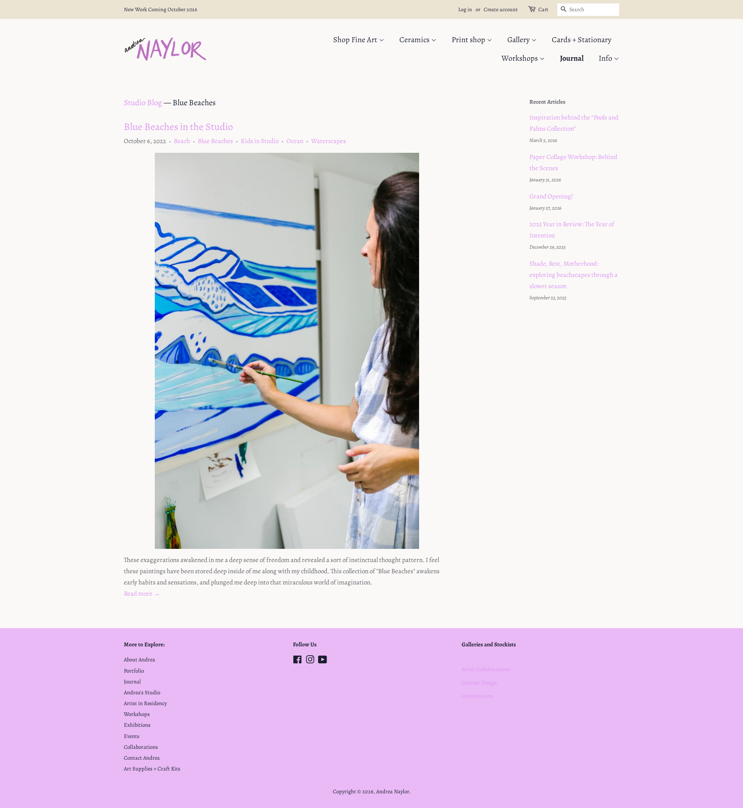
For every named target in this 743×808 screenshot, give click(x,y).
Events (131, 736)
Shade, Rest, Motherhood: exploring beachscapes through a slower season (573, 274)
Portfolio (134, 671)
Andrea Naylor (392, 791)
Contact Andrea (142, 758)
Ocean (294, 141)
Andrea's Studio (142, 692)
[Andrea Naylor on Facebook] (297, 661)
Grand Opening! (551, 196)
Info (606, 58)
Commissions (477, 696)
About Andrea (139, 659)
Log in (465, 9)
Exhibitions (137, 725)
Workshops (520, 58)
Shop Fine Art (356, 39)
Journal (572, 58)
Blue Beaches (215, 141)
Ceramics (415, 39)
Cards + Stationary (581, 39)
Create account (501, 9)
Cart (543, 9)
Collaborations (141, 747)
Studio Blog (143, 102)
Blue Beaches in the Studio (178, 126)
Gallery (519, 39)
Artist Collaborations (486, 669)
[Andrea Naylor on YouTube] (322, 661)
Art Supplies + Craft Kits (152, 768)
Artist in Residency (145, 703)
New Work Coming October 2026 (160, 9)
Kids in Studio (260, 141)
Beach (182, 141)
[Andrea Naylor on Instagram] (310, 661)
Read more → (142, 593)
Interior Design (479, 683)
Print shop (469, 39)
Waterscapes (328, 141)
